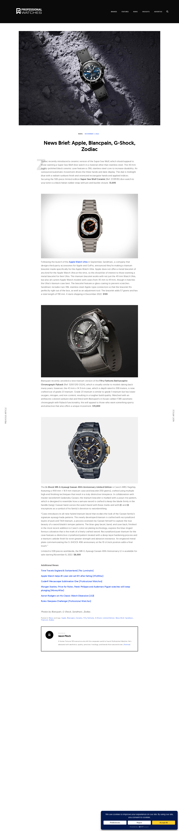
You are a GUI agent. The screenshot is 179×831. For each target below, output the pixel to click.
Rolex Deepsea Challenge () (66, 601)
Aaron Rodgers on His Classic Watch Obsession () (67, 595)
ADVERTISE (158, 12)
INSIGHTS (146, 12)
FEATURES (125, 12)
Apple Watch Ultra (78, 261)
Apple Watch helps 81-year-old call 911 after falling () (72, 576)
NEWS (135, 12)
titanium (44, 620)
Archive (127, 644)
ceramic (79, 618)
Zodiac (51, 620)
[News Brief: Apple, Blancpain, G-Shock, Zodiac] (89, 78)
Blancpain (71, 618)
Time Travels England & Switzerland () (67, 570)
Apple (63, 618)
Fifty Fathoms (88, 618)
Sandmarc (129, 618)
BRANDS (114, 12)
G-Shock (98, 618)
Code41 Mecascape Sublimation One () (71, 581)
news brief (120, 618)
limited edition (109, 618)
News (80, 134)
